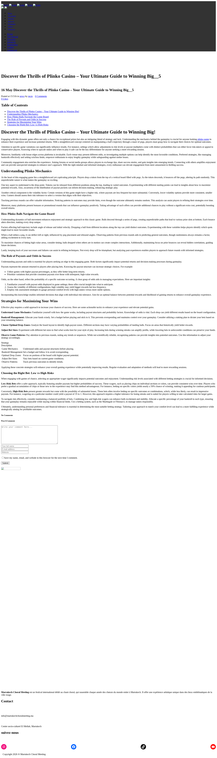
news (22, 96)
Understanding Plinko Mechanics (22, 114)
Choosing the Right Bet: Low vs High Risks (27, 124)
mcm (30, 96)
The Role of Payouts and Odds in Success (26, 119)
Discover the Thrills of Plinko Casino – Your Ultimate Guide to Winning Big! (43, 111)
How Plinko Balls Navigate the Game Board (28, 117)
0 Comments (41, 96)
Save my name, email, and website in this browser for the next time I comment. (41, 458)
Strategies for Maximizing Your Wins (24, 122)
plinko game (203, 139)
